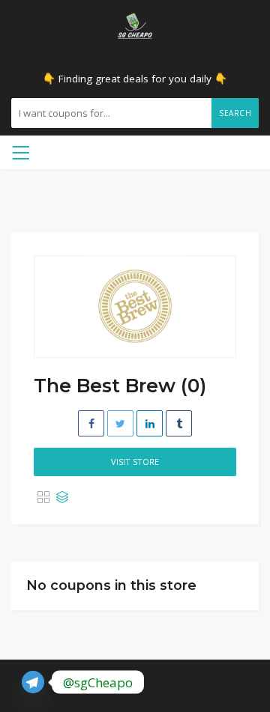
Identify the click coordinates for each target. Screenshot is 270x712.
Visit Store (135, 461)
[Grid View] (44, 498)
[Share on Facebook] (91, 423)
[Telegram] (33, 682)
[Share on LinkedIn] (149, 423)
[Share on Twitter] (120, 423)
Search (235, 113)
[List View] (62, 498)
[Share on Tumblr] (179, 423)
